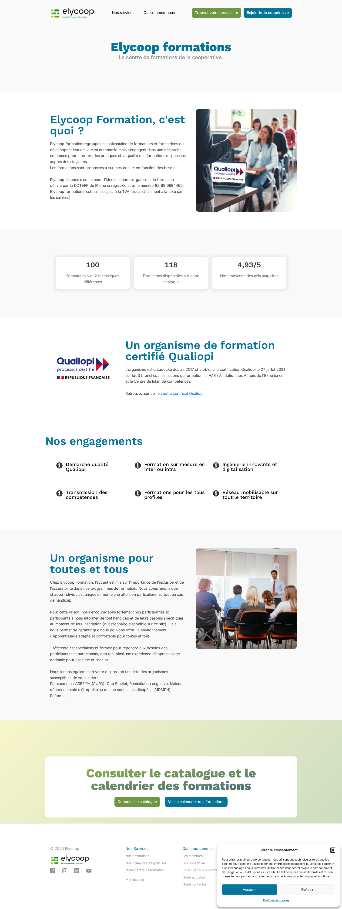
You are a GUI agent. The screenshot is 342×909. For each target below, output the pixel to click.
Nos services (123, 12)
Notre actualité (193, 877)
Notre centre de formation (144, 870)
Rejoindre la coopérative (268, 12)
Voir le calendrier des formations (196, 801)
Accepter (250, 890)
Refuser (307, 890)
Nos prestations (137, 856)
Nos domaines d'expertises (145, 863)
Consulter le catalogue (137, 801)
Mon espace (134, 880)
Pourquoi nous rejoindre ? (201, 870)
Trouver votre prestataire (216, 12)
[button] (332, 850)
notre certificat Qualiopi (183, 393)
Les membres (192, 856)
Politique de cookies (276, 900)
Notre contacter (194, 884)
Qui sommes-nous (159, 12)
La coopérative (193, 863)
